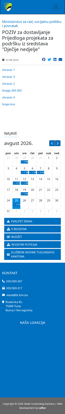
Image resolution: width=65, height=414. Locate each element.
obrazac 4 (8, 97)
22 (48, 190)
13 (32, 179)
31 (40, 158)
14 (40, 179)
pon (8, 153)
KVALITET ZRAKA (21, 221)
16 (56, 179)
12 (24, 179)
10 (8, 179)
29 (24, 158)
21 (40, 190)
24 (8, 200)
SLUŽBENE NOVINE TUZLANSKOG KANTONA (33, 254)
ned (56, 153)
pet (40, 153)
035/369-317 (14, 288)
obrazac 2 (8, 83)
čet (32, 153)
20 (32, 190)
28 (16, 158)
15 (48, 179)
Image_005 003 (12, 90)
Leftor (42, 408)
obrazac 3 (8, 77)
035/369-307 (14, 281)
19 (24, 190)
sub (48, 153)
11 (16, 179)
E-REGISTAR (19, 229)
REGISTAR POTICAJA (24, 244)
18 (16, 190)
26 (24, 200)
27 (8, 158)
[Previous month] (52, 143)
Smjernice (8, 104)
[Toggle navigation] (56, 7)
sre (24, 153)
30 (32, 158)
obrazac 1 (8, 70)
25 (16, 200)
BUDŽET (16, 237)
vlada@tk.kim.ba (17, 295)
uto (16, 153)
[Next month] (57, 143)
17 (8, 190)
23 (56, 190)
